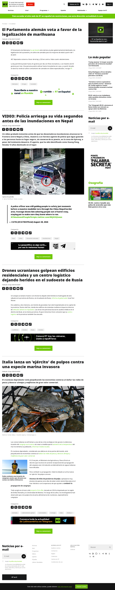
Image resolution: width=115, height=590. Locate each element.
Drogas (24, 84)
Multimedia (81, 10)
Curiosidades (42, 513)
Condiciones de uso (57, 562)
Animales (15, 513)
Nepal (56, 238)
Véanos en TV (74, 4)
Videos (34, 554)
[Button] (64, 4)
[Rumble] (86, 4)
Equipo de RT (102, 10)
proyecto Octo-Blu (36, 490)
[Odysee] (96, 553)
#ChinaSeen (16, 217)
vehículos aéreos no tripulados (23, 309)
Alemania (15, 84)
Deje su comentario (43, 102)
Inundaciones (46, 238)
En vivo (30, 4)
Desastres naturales (32, 238)
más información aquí (65, 586)
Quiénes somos (55, 548)
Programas (43, 10)
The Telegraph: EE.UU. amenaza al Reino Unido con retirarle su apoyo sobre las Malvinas (100, 107)
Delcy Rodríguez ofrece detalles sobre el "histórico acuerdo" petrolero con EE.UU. (99, 74)
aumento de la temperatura (62, 444)
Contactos (54, 551)
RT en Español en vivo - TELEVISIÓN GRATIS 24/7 (99, 40)
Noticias (11, 10)
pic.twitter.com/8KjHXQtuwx (48, 217)
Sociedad (33, 84)
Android (72, 549)
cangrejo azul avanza (26, 444)
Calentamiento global (28, 513)
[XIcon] (89, 4)
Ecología (52, 513)
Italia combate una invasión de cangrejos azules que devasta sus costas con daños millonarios (14, 478)
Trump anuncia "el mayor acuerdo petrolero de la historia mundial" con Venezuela (100, 64)
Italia (61, 513)
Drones (24, 330)
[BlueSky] (96, 4)
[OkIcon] (99, 4)
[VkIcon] (83, 4)
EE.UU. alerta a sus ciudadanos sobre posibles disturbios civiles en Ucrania (99, 97)
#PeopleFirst (28, 217)
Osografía (95, 183)
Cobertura (54, 556)
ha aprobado (34, 50)
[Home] (5, 4)
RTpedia (34, 559)
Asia (13, 238)
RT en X (14, 577)
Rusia (32, 330)
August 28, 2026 (41, 222)
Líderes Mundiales (37, 562)
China (20, 238)
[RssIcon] (90, 556)
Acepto (99, 133)
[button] (101, 30)
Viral (26, 10)
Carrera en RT (55, 559)
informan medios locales (40, 447)
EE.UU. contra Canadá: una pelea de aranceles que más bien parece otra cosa (99, 205)
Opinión (63, 10)
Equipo (53, 554)
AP (71, 68)
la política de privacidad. (102, 133)
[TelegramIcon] (93, 4)
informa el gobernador (60, 298)
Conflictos (15, 330)
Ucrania (41, 330)
